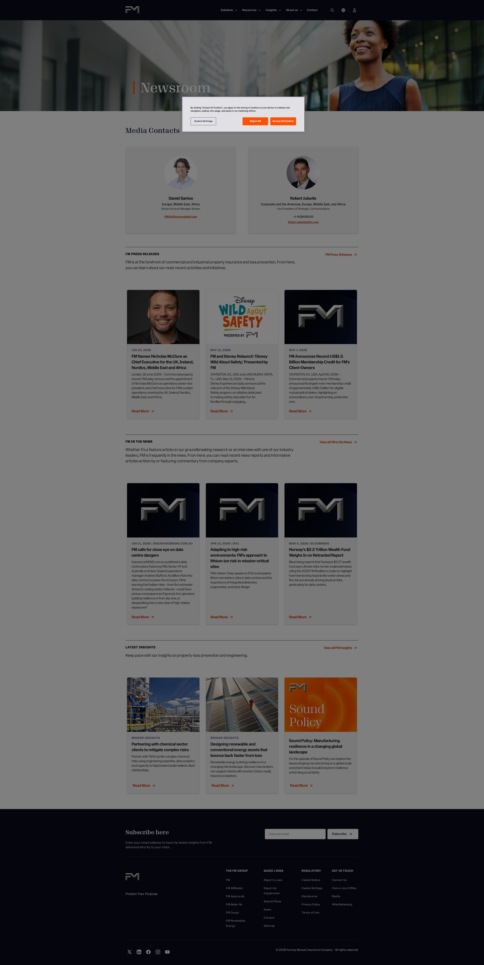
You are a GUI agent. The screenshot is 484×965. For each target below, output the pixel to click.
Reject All (255, 121)
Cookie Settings (203, 121)
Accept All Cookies (283, 121)
